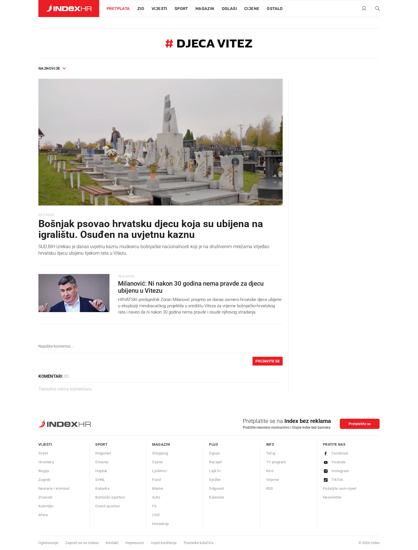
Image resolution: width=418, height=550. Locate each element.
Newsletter (332, 497)
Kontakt (112, 543)
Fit (154, 506)
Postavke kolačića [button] (198, 543)
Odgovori (216, 488)
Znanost (45, 497)
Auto (156, 497)
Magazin (161, 444)
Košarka (102, 488)
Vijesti (159, 8)
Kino (270, 471)
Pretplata (118, 8)
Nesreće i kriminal (53, 488)
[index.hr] (68, 8)
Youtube (339, 462)
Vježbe (214, 480)
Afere (43, 515)
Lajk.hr (215, 471)
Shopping (160, 453)
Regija (43, 471)
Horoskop (160, 524)
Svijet (43, 453)
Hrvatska (46, 462)
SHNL (100, 480)
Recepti (215, 462)
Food (156, 480)
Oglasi (229, 8)
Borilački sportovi (110, 497)
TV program (276, 462)
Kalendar (45, 506)
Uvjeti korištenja (164, 543)
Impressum (134, 543)
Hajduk (101, 471)
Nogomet (103, 453)
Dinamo (101, 462)
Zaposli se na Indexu (82, 543)
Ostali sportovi (107, 506)
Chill (156, 515)
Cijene (251, 8)
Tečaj (271, 453)
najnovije (49, 68)
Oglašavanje (48, 543)
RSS (269, 488)
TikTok (337, 480)
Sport (181, 8)
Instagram (340, 471)
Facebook (340, 453)
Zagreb (44, 480)
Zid (140, 8)
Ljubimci (159, 471)
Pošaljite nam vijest (340, 488)
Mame (157, 488)
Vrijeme (272, 480)
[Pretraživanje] (375, 8)
